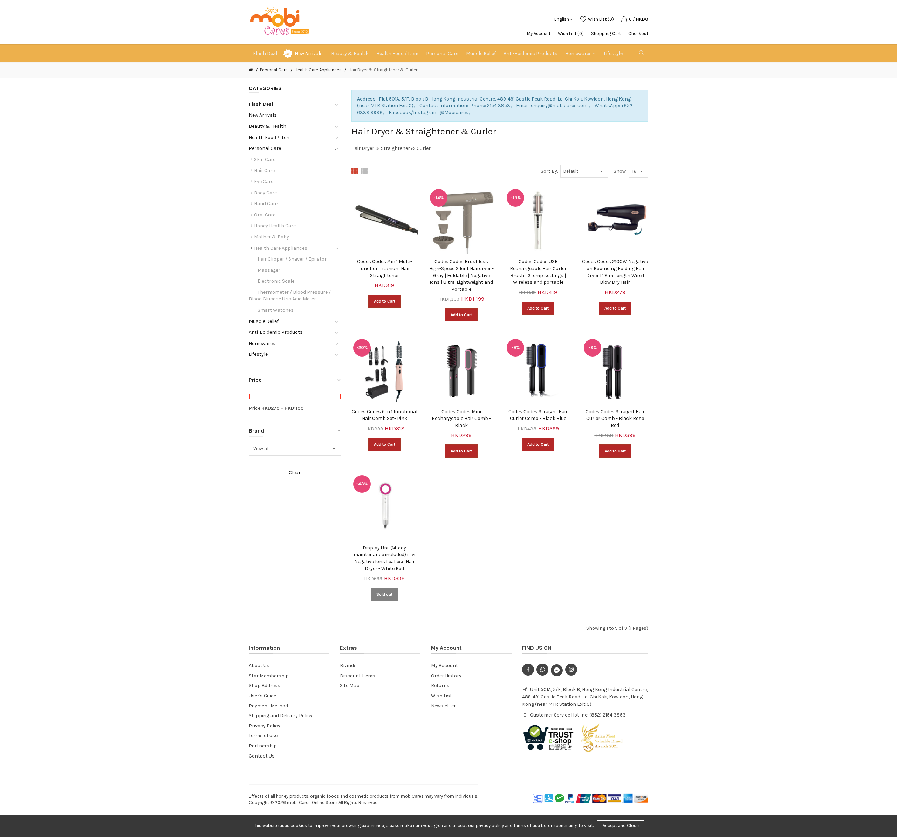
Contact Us (262, 756)
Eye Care (263, 182)
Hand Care (266, 204)
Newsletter (443, 706)
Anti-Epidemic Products (276, 332)
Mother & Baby (271, 237)
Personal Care (274, 69)
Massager (269, 270)
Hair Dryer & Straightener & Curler (383, 69)
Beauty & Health (267, 126)
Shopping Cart (606, 33)
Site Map (350, 686)
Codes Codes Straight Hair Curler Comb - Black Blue (538, 415)
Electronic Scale (276, 281)
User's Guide (262, 696)
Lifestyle (258, 354)
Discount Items (357, 676)
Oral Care (264, 215)
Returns (440, 686)
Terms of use (263, 736)
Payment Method (268, 706)
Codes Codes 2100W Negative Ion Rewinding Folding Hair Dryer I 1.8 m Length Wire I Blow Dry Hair (615, 271)
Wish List (441, 696)
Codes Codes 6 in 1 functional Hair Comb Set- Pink (384, 415)
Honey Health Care (275, 226)
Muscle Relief (264, 321)
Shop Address (264, 686)
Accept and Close (621, 825)
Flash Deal (261, 104)
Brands (348, 666)
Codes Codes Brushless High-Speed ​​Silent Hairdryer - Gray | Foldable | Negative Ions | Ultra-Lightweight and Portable (461, 275)
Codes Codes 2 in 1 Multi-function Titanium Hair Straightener (384, 268)
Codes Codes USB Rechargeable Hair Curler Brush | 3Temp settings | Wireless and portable (538, 271)
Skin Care (264, 159)
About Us (259, 666)
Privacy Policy (264, 726)
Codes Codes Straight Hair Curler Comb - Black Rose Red (615, 418)
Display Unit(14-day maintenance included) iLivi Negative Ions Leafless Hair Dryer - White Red (384, 558)
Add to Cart (384, 301)
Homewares (262, 343)
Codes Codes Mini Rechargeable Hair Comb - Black (461, 418)
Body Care (265, 193)
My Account (538, 33)
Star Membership (269, 676)
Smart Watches (276, 310)
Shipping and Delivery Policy (281, 716)
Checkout (638, 33)
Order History (446, 676)
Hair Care (264, 170)
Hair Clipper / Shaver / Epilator (292, 259)
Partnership (263, 746)
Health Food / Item (270, 137)
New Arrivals (309, 53)
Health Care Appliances (318, 69)
